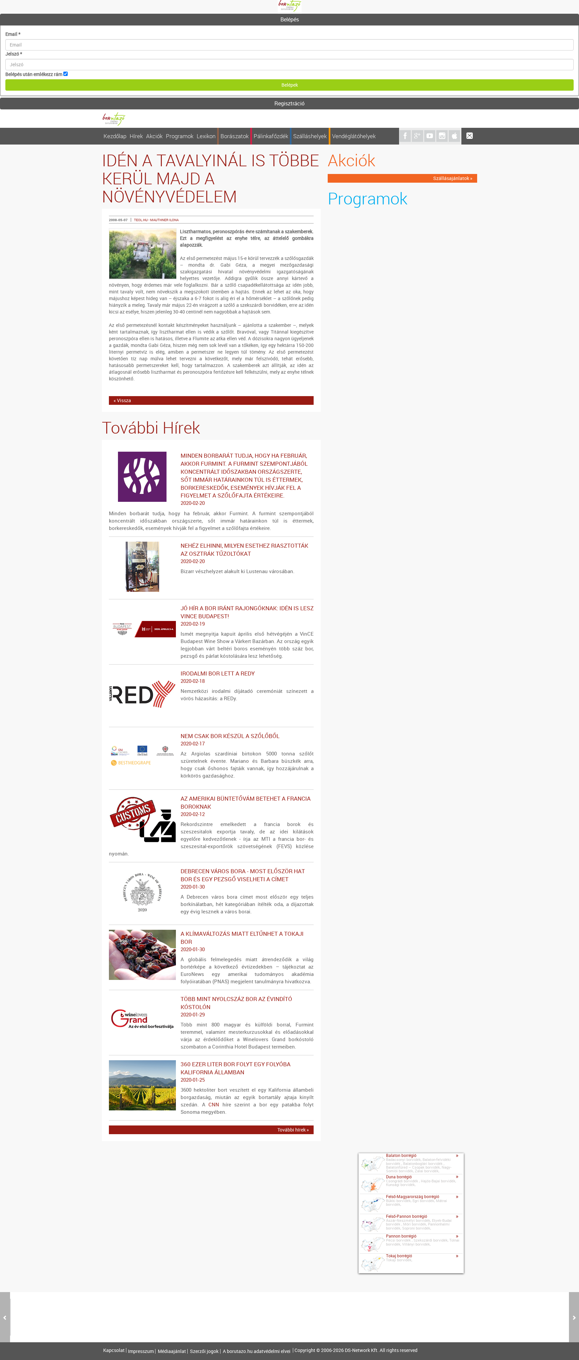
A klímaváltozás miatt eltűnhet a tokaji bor (242, 941)
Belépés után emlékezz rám (33, 74)
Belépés (289, 19)
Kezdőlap (115, 136)
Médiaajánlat (172, 1351)
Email (12, 34)
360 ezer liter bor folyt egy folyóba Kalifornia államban (236, 1071)
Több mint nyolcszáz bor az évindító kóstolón (236, 1006)
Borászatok (234, 136)
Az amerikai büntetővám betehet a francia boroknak (246, 806)
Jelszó (13, 54)
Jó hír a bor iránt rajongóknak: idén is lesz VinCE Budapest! (247, 615)
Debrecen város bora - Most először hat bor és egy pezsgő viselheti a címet (243, 878)
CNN (213, 1104)
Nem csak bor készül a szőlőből (230, 739)
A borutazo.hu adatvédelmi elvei (257, 1351)
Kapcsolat (114, 1350)
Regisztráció (289, 103)
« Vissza (122, 400)
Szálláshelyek (310, 136)
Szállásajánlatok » (452, 178)
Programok (179, 136)
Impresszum (141, 1351)
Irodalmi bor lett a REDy (218, 676)
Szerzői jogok (204, 1351)
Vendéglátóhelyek (354, 136)
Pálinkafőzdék (271, 136)
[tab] (289, 19)
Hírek (136, 136)
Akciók (154, 136)
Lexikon (206, 136)
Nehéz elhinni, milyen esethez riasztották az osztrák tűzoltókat (244, 553)
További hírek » (293, 1129)
